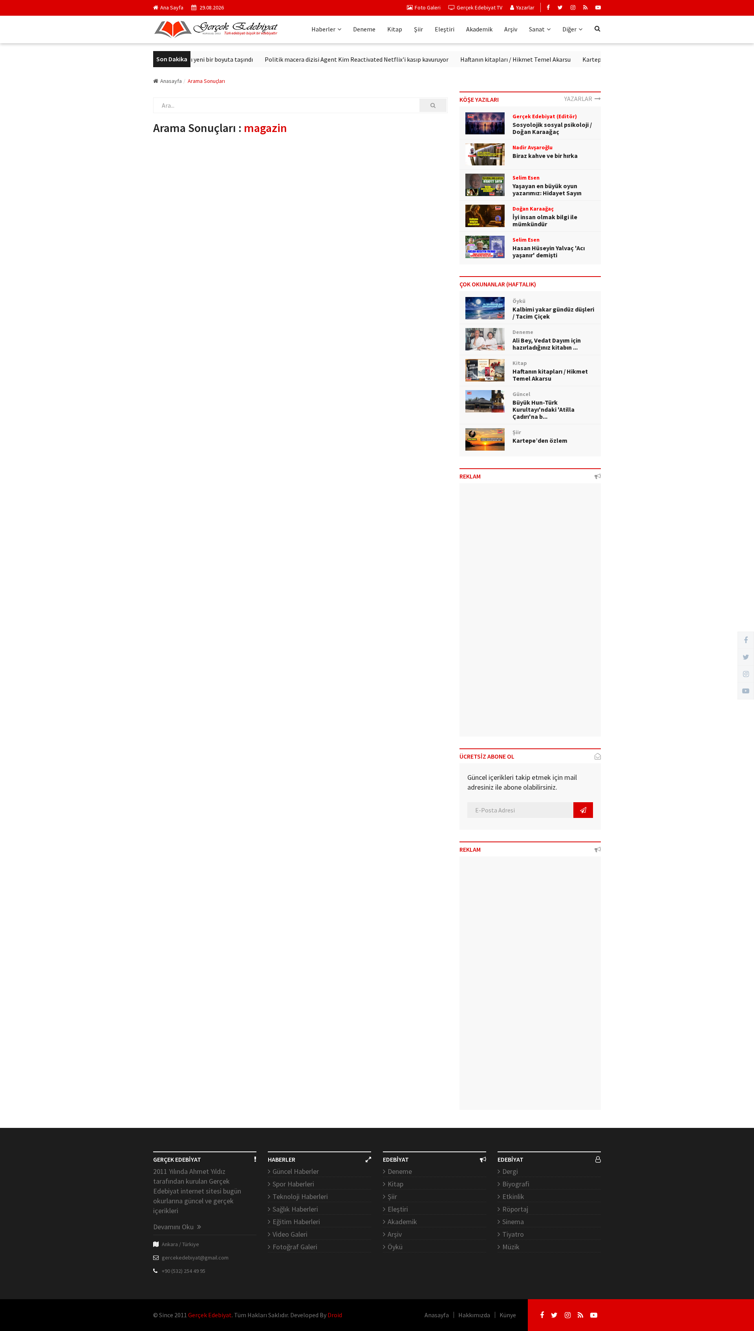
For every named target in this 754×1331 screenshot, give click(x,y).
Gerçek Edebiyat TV (479, 7)
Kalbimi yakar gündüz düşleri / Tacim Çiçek (553, 312)
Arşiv (510, 29)
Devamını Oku (174, 1226)
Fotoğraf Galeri (295, 1246)
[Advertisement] (530, 613)
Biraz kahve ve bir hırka (545, 156)
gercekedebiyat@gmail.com (195, 1257)
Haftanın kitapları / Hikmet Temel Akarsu (496, 59)
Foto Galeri (428, 7)
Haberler (323, 29)
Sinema (513, 1221)
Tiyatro (513, 1234)
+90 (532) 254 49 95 (183, 1270)
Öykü (395, 1246)
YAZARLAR (579, 99)
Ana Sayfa (171, 7)
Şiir (418, 29)
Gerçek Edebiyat (210, 1315)
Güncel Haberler (296, 1171)
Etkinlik (513, 1196)
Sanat (537, 29)
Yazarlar (525, 7)
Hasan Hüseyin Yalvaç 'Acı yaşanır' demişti (548, 251)
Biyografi (515, 1183)
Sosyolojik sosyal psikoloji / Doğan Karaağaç (552, 128)
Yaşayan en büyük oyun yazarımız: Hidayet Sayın (547, 189)
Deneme (364, 29)
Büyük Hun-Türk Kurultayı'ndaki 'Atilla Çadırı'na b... (543, 409)
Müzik (511, 1246)
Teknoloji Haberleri (300, 1196)
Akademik (479, 29)
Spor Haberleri (293, 1183)
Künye (508, 1315)
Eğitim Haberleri (296, 1221)
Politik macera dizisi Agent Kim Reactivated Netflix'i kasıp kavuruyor (337, 59)
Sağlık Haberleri (295, 1209)
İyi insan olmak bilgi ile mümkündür (544, 220)
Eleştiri (444, 29)
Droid (335, 1315)
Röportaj (515, 1209)
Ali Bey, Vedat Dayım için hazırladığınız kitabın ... (546, 343)
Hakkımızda (474, 1315)
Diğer (569, 29)
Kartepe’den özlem (589, 59)
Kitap (394, 29)
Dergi (510, 1171)
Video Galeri (290, 1234)
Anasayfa (171, 80)
